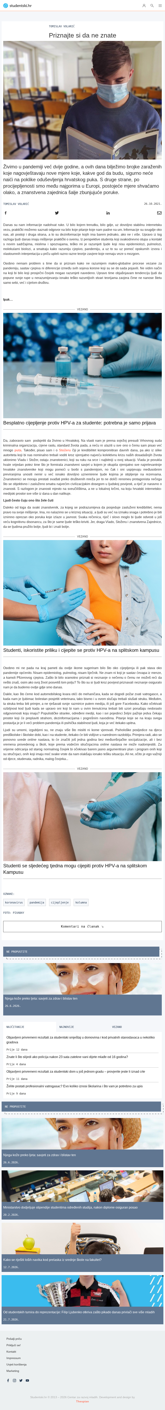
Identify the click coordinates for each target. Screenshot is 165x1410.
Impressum (13, 1358)
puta (17, 450)
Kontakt (11, 1351)
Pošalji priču (14, 1338)
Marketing (12, 1370)
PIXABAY (18, 912)
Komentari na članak (80, 926)
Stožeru (65, 450)
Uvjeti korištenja (16, 1364)
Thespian (82, 1401)
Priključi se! (13, 1345)
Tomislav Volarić (16, 203)
